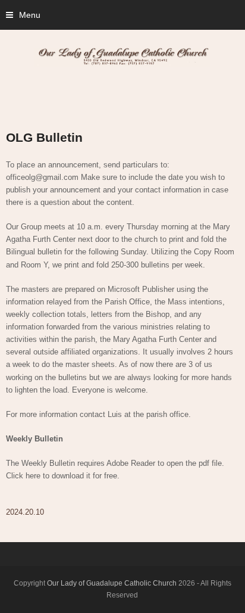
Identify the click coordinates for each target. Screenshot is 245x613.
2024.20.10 (25, 512)
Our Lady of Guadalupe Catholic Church (112, 583)
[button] (23, 15)
